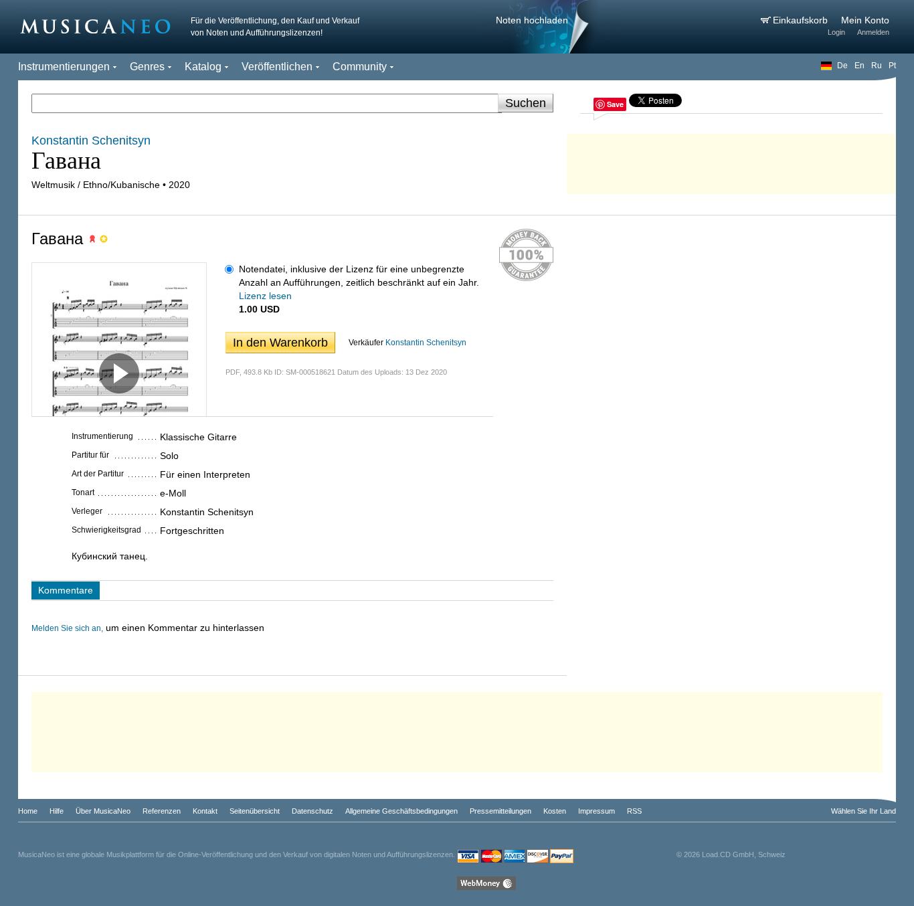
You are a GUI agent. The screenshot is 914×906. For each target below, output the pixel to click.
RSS (634, 811)
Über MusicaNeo (103, 811)
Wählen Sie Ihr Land (863, 811)
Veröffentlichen (277, 66)
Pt (892, 65)
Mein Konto (865, 20)
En (859, 65)
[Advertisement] (731, 161)
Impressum (596, 811)
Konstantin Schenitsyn (425, 342)
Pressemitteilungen (500, 811)
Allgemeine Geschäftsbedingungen (401, 811)
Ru (876, 65)
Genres (147, 66)
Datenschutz (312, 811)
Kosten (554, 811)
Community (360, 66)
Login (836, 32)
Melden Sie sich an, (67, 628)
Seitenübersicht (255, 811)
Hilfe (57, 811)
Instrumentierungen (64, 66)
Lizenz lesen (265, 295)
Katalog (203, 66)
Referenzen (162, 811)
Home (27, 811)
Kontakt (205, 811)
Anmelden (873, 32)
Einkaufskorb (801, 20)
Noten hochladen (532, 20)
